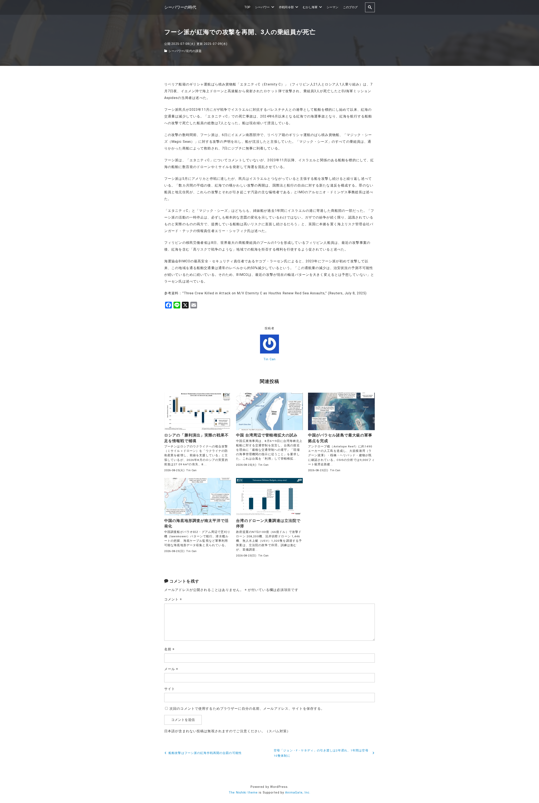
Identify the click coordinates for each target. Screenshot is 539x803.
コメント (173, 599)
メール (171, 669)
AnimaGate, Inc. (297, 792)
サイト (169, 689)
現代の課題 (194, 51)
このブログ (350, 7)
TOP (247, 7)
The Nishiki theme (243, 792)
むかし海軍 (310, 7)
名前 (169, 649)
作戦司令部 (286, 7)
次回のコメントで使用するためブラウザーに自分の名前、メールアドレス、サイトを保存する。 (246, 709)
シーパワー (262, 7)
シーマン (332, 7)
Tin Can (269, 359)
